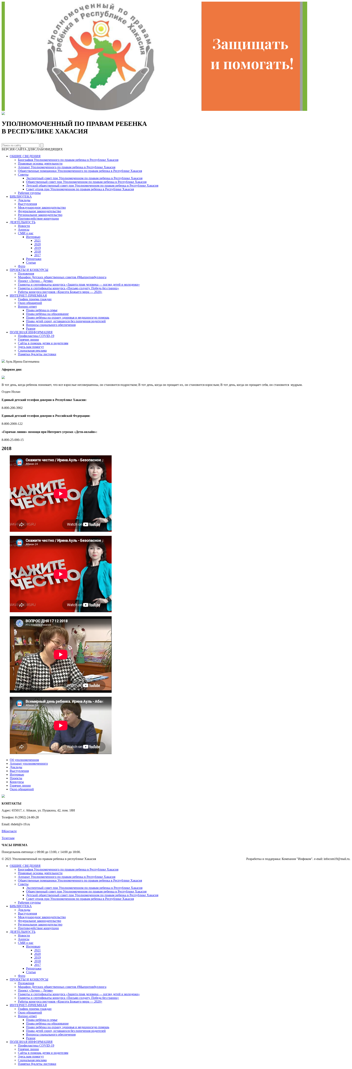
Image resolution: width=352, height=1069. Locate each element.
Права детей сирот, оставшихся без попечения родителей (66, 321)
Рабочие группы (29, 193)
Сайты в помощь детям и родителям (43, 343)
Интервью (33, 237)
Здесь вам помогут (31, 347)
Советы (23, 174)
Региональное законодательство (40, 215)
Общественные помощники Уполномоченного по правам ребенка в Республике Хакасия (80, 171)
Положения (26, 273)
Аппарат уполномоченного (29, 763)
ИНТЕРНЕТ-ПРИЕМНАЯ (28, 295)
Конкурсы (17, 782)
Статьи (31, 262)
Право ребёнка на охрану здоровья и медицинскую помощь (67, 317)
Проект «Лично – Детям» (35, 281)
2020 (37, 244)
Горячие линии (28, 339)
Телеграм (8, 838)
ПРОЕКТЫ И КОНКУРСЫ (29, 270)
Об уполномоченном (24, 760)
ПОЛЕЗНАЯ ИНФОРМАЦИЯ (31, 332)
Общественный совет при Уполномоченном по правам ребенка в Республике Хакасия (86, 182)
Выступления (27, 204)
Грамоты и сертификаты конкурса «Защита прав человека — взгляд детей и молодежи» (79, 284)
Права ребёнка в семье (41, 310)
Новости (24, 226)
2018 (37, 251)
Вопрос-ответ (27, 306)
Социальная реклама (32, 350)
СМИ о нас (25, 233)
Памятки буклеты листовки (37, 354)
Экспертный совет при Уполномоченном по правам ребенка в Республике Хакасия (84, 178)
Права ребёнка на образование (47, 314)
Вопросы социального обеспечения (51, 325)
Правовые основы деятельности (40, 163)
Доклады (24, 200)
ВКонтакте (9, 831)
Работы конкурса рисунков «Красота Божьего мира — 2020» (60, 292)
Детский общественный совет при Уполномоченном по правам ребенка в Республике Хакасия (92, 185)
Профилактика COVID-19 (36, 336)
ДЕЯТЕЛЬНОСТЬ (22, 222)
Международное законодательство (42, 207)
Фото (21, 266)
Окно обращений (30, 303)
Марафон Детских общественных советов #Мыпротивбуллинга (62, 277)
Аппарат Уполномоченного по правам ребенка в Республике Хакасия (66, 167)
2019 (37, 248)
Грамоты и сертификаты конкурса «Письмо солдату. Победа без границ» (68, 288)
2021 (37, 240)
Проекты (16, 778)
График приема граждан (35, 299)
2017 (37, 255)
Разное (30, 328)
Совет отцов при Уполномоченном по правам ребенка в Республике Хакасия (80, 189)
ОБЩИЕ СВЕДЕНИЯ (25, 156)
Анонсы (23, 229)
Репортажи (33, 259)
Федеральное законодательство (39, 211)
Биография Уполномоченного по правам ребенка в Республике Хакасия (68, 160)
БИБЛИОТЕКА (21, 196)
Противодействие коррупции (38, 218)
